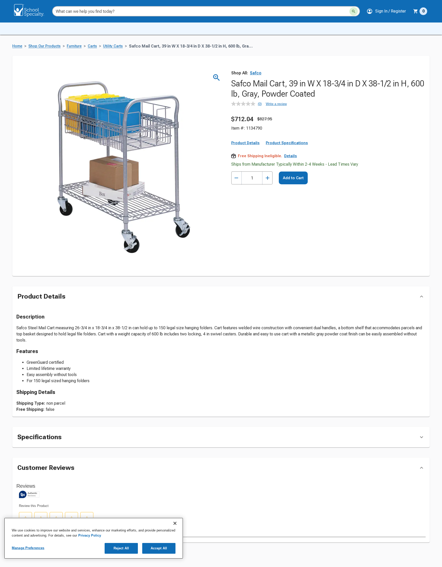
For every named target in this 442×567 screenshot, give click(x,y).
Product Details (245, 143)
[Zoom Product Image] (216, 77)
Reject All (121, 548)
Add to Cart (293, 178)
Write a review (276, 104)
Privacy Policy (89, 535)
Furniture (74, 46)
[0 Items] (415, 11)
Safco (255, 73)
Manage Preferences (28, 548)
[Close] (175, 523)
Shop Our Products (44, 46)
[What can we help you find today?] (353, 11)
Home (17, 46)
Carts (92, 46)
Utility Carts (113, 46)
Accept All (159, 548)
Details (290, 156)
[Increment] (267, 178)
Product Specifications (287, 143)
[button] (386, 11)
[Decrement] (236, 178)
